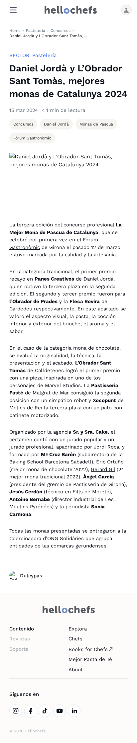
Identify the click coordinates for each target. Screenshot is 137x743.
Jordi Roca (106, 447)
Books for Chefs (88, 649)
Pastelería (35, 30)
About (75, 670)
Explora (77, 629)
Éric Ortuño (110, 462)
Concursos (60, 30)
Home (15, 30)
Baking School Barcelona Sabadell (50, 462)
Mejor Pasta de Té (90, 659)
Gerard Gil (103, 469)
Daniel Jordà (98, 279)
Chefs (75, 639)
